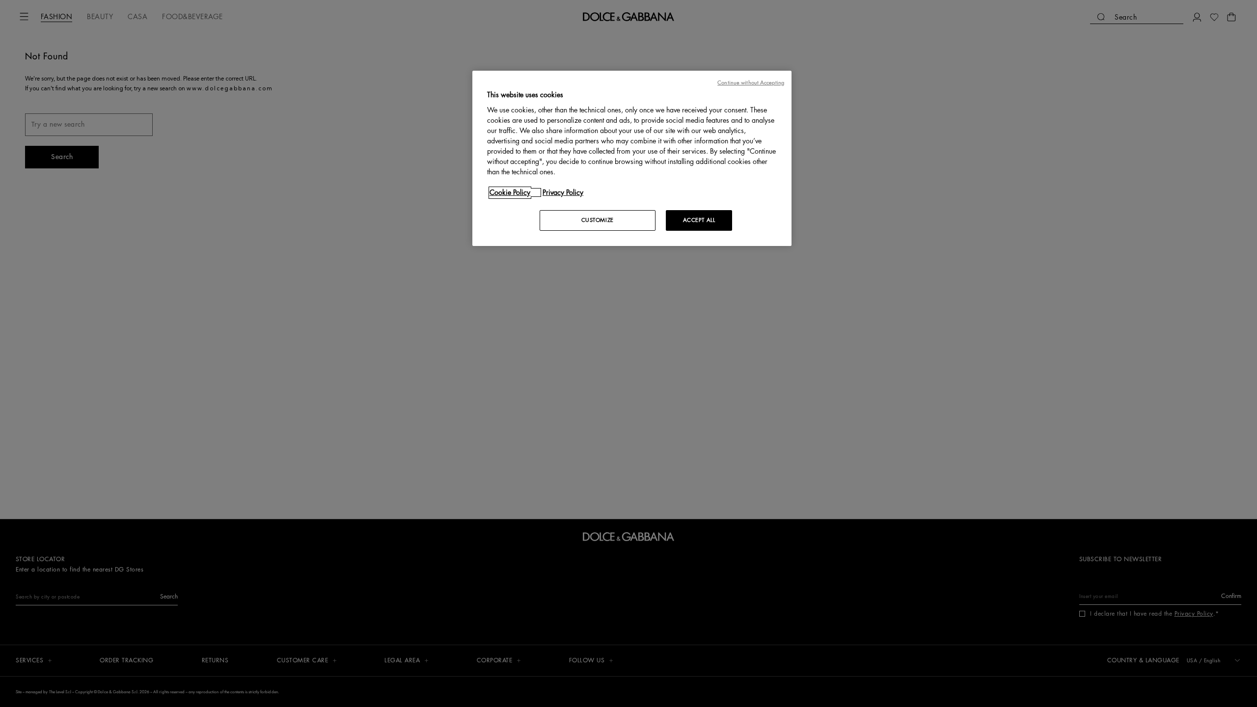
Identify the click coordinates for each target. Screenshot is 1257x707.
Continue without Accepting (750, 82)
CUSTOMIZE (597, 220)
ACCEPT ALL (699, 220)
